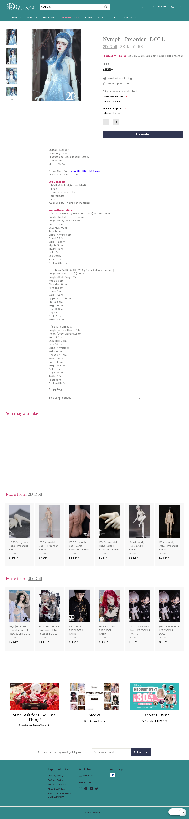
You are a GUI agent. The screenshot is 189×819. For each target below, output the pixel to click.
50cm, (141, 56)
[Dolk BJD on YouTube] (91, 788)
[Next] (12, 98)
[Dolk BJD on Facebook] (85, 788)
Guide (114, 17)
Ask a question (60, 398)
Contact (130, 17)
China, (157, 56)
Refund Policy (55, 780)
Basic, (149, 56)
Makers (32, 17)
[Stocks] (94, 696)
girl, (169, 56)
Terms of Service (57, 784)
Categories (14, 17)
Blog (88, 17)
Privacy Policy (55, 775)
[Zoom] (56, 65)
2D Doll (110, 47)
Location (49, 17)
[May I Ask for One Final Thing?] (34, 696)
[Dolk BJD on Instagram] (80, 788)
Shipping (107, 91)
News (101, 17)
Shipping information (64, 389)
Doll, (163, 56)
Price (106, 64)
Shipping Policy (56, 789)
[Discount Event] (154, 696)
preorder (177, 56)
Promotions (70, 17)
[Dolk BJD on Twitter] (96, 788)
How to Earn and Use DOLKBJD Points (60, 795)
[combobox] (143, 101)
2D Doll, (132, 56)
